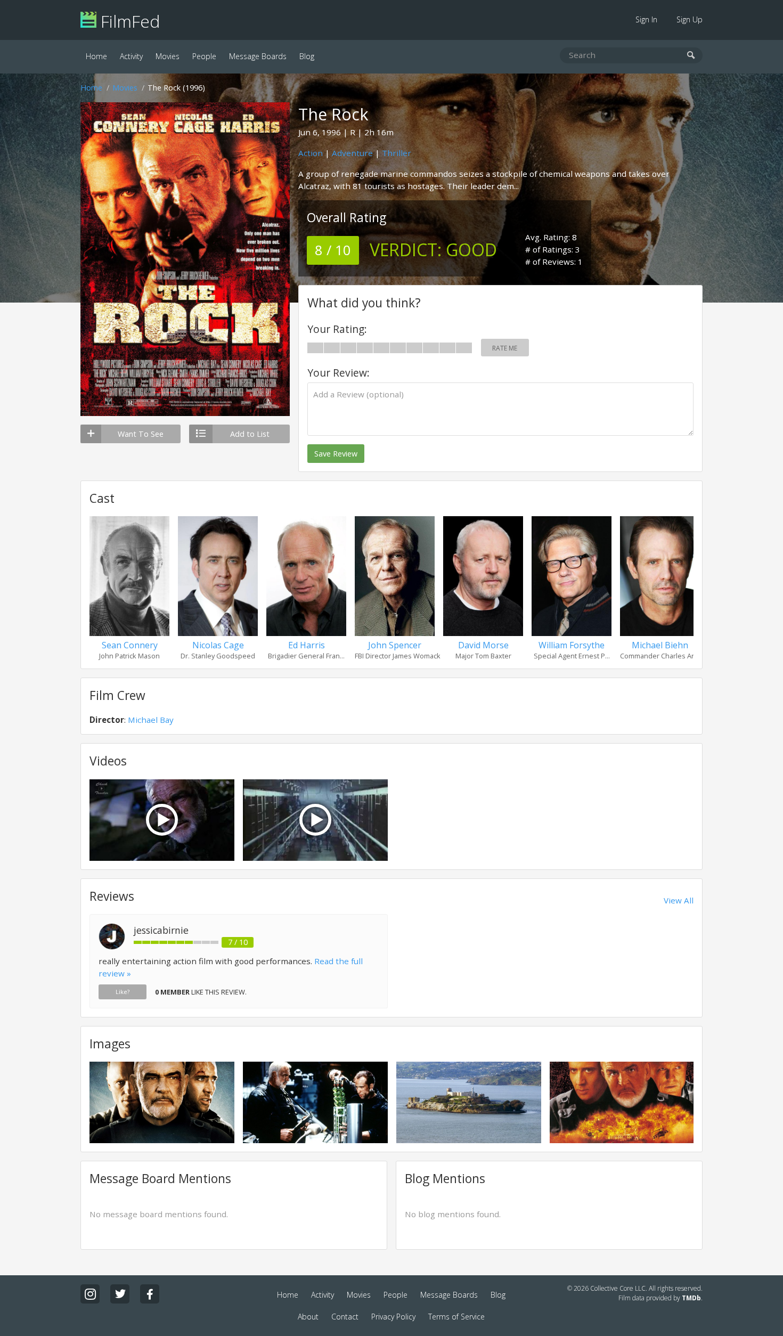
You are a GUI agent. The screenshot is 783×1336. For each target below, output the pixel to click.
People (204, 56)
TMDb (691, 1297)
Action (310, 153)
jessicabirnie (161, 930)
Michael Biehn (660, 645)
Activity (131, 56)
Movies (168, 56)
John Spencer (394, 645)
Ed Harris (306, 645)
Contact (344, 1316)
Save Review (335, 454)
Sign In (646, 19)
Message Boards (258, 56)
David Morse (483, 645)
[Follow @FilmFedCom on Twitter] (119, 1294)
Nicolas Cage (218, 645)
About (308, 1316)
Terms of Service (456, 1316)
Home (96, 56)
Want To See (141, 434)
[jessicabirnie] (112, 946)
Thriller (396, 153)
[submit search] (691, 56)
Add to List (250, 434)
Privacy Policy (393, 1316)
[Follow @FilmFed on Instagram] (90, 1294)
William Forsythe (572, 645)
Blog (306, 56)
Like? (122, 992)
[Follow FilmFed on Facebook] (149, 1294)
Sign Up (689, 19)
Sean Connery (130, 645)
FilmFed (128, 21)
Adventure (352, 153)
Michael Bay (151, 719)
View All (679, 900)
